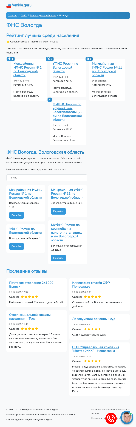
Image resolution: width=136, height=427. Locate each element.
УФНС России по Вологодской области (65, 67)
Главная (12, 15)
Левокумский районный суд (93, 319)
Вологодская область (43, 15)
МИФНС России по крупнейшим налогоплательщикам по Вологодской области (67, 112)
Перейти (17, 215)
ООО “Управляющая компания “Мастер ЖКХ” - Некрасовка (95, 349)
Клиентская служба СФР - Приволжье (92, 285)
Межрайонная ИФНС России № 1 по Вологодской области (27, 69)
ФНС (24, 15)
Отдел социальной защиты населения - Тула (30, 317)
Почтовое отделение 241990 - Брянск (32, 285)
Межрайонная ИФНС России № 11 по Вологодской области (107, 69)
